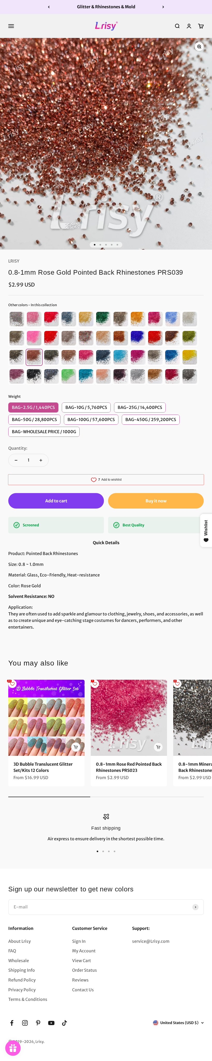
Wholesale (18, 960)
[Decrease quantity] (16, 460)
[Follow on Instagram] (24, 1022)
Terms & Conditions (27, 999)
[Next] (163, 7)
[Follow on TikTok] (64, 1022)
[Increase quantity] (40, 460)
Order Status (84, 970)
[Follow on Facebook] (11, 1022)
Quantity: (17, 448)
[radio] (16, 319)
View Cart (81, 960)
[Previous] (49, 7)
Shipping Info (21, 970)
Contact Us (83, 989)
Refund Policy (22, 980)
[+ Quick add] (75, 747)
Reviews (80, 980)
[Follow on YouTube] (51, 1022)
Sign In (79, 941)
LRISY (13, 261)
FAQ (12, 950)
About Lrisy (19, 941)
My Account (84, 950)
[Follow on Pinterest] (38, 1022)
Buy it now (156, 500)
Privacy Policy (22, 989)
